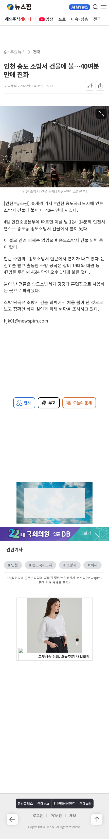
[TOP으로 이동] (97, 819)
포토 (62, 19)
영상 (49, 19)
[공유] (100, 86)
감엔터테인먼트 (64, 803)
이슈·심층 (79, 19)
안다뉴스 (43, 803)
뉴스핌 (19, 7)
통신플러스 (25, 803)
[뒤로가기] (12, 819)
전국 (97, 19)
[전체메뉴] (105, 7)
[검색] (95, 7)
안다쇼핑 (85, 803)
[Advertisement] (54, 726)
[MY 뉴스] (79, 7)
